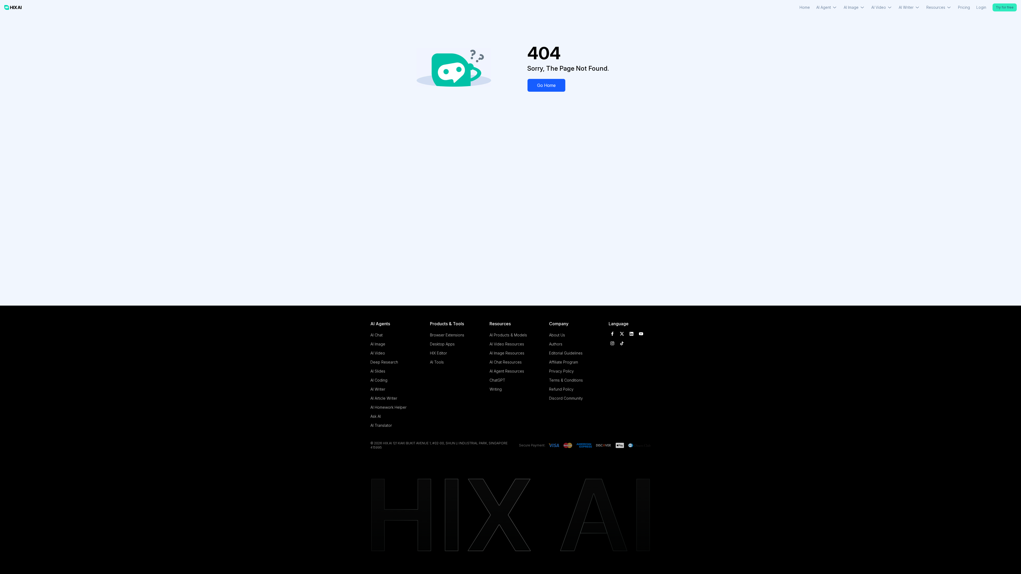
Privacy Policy (561, 371)
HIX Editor (438, 353)
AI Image (377, 344)
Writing (495, 389)
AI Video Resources (506, 344)
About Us (557, 335)
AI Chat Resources (505, 362)
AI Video (377, 353)
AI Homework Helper (388, 407)
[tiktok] (622, 343)
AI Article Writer (383, 398)
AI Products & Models (508, 335)
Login (981, 7)
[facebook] (612, 333)
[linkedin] (631, 333)
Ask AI (375, 416)
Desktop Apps (442, 344)
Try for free (1005, 7)
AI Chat (376, 335)
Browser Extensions (447, 335)
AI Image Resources (506, 353)
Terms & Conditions (566, 380)
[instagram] (612, 343)
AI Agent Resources (506, 371)
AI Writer (377, 389)
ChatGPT (497, 380)
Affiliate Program (563, 362)
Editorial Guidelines (566, 353)
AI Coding (378, 380)
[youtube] (641, 333)
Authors (555, 344)
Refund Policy (561, 389)
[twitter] (622, 333)
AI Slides (377, 371)
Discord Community (566, 398)
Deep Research (384, 362)
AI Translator (381, 425)
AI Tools (437, 362)
